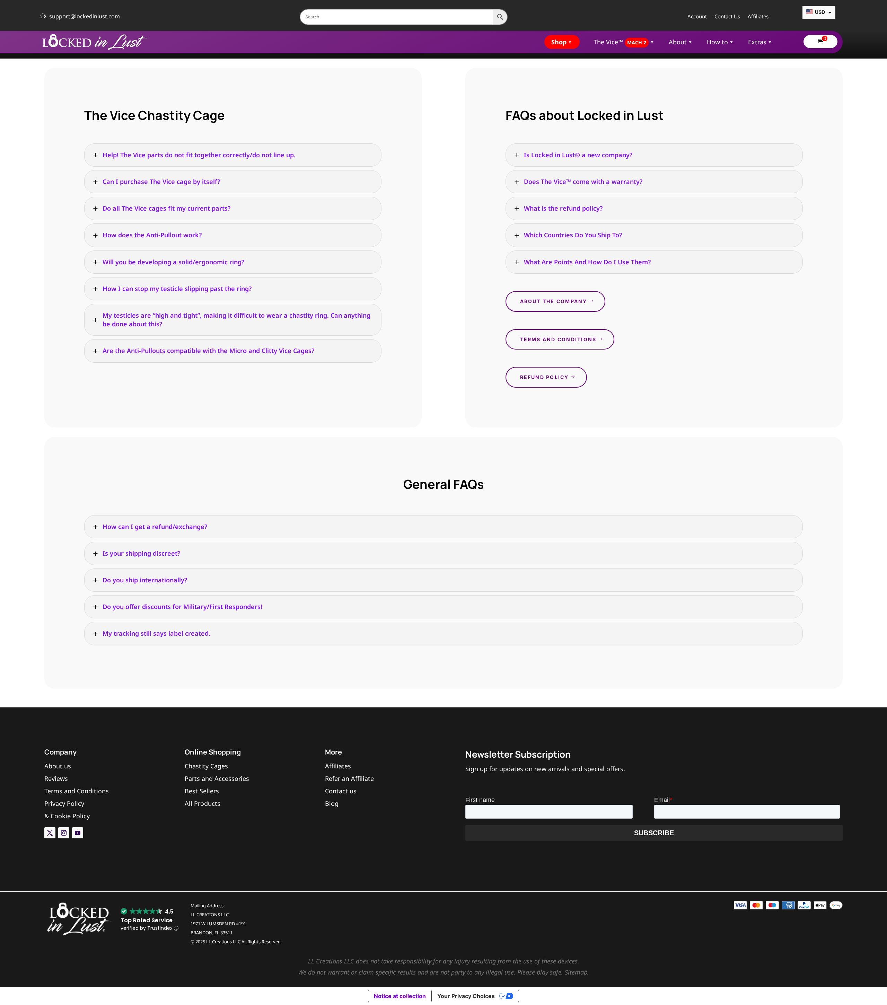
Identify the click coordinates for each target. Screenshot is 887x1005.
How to (717, 42)
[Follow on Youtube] (77, 832)
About (678, 42)
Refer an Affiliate (349, 778)
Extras (757, 42)
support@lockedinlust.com (84, 16)
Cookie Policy (70, 816)
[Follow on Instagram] (63, 832)
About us (57, 766)
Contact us (341, 791)
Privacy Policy (64, 803)
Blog (332, 803)
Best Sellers (202, 791)
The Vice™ (620, 42)
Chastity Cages (206, 766)
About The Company (553, 301)
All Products (202, 803)
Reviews (56, 778)
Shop (559, 42)
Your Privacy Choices (466, 996)
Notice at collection (400, 996)
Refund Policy (544, 377)
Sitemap (576, 972)
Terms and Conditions (558, 339)
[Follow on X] (49, 832)
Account (697, 17)
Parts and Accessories (217, 778)
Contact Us (727, 17)
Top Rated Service (147, 920)
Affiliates (758, 17)
